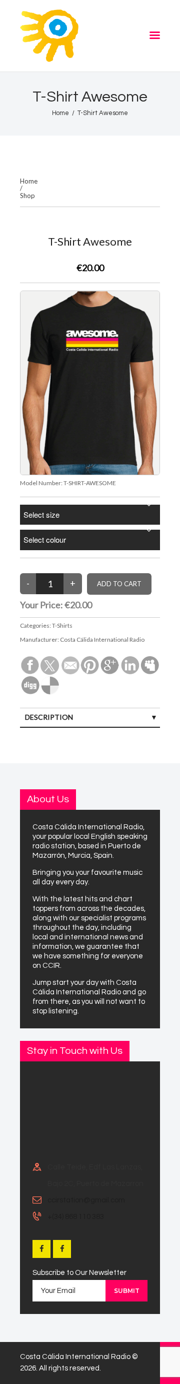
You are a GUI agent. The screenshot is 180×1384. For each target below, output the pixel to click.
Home (60, 113)
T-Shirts (62, 625)
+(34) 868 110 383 (76, 1216)
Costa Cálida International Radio (102, 639)
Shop (27, 196)
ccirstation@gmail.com (86, 1200)
